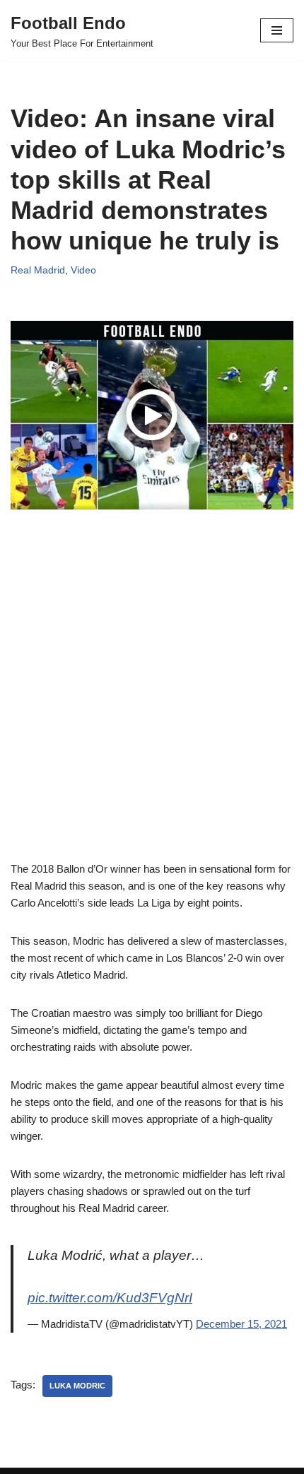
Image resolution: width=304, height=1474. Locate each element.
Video (83, 270)
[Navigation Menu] (276, 30)
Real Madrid (38, 270)
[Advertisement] (152, 709)
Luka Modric (77, 1385)
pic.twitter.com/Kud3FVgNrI (110, 1297)
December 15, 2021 (241, 1324)
